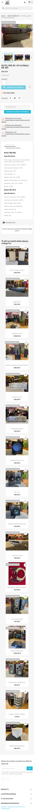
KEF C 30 (17, 492)
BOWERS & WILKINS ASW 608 (17, 524)
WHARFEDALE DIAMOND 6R (17, 682)
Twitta (15, 98)
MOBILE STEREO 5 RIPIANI (17, 714)
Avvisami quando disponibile (17, 112)
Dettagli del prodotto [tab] (13, 148)
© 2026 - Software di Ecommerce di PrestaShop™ (13, 808)
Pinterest (19, 98)
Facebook (3, 778)
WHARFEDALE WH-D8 (17, 460)
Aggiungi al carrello (13, 87)
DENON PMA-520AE (17, 429)
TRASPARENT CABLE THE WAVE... (17, 587)
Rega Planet (17, 302)
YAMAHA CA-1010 (17, 333)
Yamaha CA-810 (17, 397)
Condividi (10, 98)
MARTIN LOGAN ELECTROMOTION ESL (17, 365)
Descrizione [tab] (10, 145)
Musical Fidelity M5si (17, 651)
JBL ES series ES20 (17, 619)
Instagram (8, 778)
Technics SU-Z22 (17, 555)
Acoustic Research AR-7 (17, 270)
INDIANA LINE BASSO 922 (17, 746)
